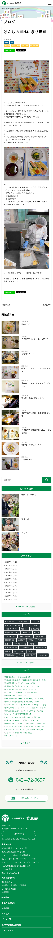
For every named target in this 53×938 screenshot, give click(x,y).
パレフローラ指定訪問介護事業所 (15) (18, 714)
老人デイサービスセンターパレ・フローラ (19, 859)
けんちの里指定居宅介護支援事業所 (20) (19, 702)
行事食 (6, 42)
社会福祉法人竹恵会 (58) (13, 686)
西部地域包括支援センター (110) (34, 680)
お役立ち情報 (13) (26, 636)
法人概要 (5, 908)
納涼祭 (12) (31, 723)
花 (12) (21, 723)
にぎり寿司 (25, 45)
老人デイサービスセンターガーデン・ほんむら (20, 862)
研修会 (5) (33, 644)
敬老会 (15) (26, 633)
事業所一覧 (6, 844)
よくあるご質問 (8, 903)
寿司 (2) (7, 651)
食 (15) (40, 711)
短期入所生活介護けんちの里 (13, 852)
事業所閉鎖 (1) (10, 655)
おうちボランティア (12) (13, 726)
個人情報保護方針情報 (11, 925)
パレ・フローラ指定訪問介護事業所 (16, 855)
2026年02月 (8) (10, 582)
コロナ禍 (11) (9, 729)
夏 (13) (26, 720)
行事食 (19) (35, 629)
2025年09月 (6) (10, 599)
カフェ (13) (36, 720)
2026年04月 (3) (10, 576)
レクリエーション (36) (28, 689)
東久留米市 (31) (10, 695)
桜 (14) (36, 633)
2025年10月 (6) (10, 596)
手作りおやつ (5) (20, 644)
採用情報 (5, 897)
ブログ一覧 (6, 919)
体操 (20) (39, 702)
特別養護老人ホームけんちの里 (14, 848)
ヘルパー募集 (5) (11, 648)
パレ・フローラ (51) (32, 686)
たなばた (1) (43, 655)
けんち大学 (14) (10, 636)
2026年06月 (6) (10, 569)
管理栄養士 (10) (37, 729)
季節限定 (7, 45)
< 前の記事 (6, 305)
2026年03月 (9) (10, 579)
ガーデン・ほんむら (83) (26, 683)
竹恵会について (8, 878)
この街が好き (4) (26, 648)
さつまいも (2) (19, 651)
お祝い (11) (40, 726)
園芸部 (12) (29, 726)
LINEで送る (9, 50)
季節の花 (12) (40, 636)
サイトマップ (7, 930)
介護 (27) (22, 695)
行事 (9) (31, 640)
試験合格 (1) (30, 655)
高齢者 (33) (21, 692)
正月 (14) (37, 717)
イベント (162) (10, 621)
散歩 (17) (35, 708)
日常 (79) (36, 621)
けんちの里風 (34, 45)
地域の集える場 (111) (12, 680)
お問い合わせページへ (29, 798)
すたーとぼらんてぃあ (11, 873)
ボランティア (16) (29, 711)
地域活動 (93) (9, 683)
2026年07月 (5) (10, 565)
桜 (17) (44, 708)
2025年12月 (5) (10, 589)
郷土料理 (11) (9, 640)
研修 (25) (24, 629)
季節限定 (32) (33, 692)
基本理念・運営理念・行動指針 (14, 885)
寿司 (12, 42)
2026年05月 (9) (10, 572)
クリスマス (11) (23, 729)
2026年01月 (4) (10, 586)
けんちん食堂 (16, 45)
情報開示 (5, 892)
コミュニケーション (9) (13, 736)
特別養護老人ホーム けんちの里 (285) (18, 677)
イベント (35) (9, 692)
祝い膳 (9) (28, 733)
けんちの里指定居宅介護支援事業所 (16, 866)
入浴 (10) (8, 733)
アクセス (5, 914)
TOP (3, 8)
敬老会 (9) (18, 733)
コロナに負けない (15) (13, 717)
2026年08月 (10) (11, 562)
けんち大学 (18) (10, 708)
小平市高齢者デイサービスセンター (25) (19, 698)
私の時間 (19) (25, 705)
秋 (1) (21, 655)
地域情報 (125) (24, 621)
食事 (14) (8, 720)
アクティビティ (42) (31, 625)
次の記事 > (47, 305)
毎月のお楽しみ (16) (12, 711)
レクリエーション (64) (12, 625)
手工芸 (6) (41, 640)
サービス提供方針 (9, 889)
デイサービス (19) (11, 705)
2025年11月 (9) (10, 593)
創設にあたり (7, 882)
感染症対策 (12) (10, 723)
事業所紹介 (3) (41, 648)
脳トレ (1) (31, 651)
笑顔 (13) (18, 720)
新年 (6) (7, 644)
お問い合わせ (19, 834)
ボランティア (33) (11, 629)
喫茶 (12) (41, 723)
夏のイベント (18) (40, 705)
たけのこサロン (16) (12, 633)
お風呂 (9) (21, 640)
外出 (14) (27, 717)
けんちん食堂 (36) (11, 689)
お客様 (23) (40, 698)
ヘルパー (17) (24, 708)
